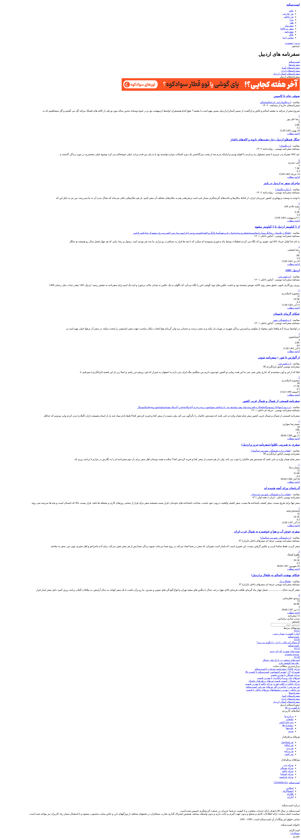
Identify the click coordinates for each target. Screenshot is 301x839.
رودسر (192, 233)
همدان (167, 407)
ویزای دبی (288, 765)
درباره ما (288, 716)
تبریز (288, 407)
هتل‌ (291, 22)
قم (221, 233)
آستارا (282, 102)
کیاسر (136, 233)
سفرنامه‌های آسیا (291, 67)
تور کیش (289, 754)
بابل (187, 233)
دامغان (257, 233)
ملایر (172, 407)
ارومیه (272, 407)
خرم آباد (194, 407)
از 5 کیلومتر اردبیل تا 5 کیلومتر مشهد (277, 226)
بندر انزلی (275, 102)
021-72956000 (281, 782)
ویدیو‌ (290, 731)
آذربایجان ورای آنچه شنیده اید (282, 488)
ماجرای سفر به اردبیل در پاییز (282, 183)
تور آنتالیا (289, 745)
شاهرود (244, 233)
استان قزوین (229, 233)
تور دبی (289, 748)
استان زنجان (274, 233)
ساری (176, 233)
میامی (237, 233)
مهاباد (278, 407)
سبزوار (161, 233)
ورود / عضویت (292, 43)
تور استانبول (287, 742)
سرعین (282, 276)
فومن (198, 233)
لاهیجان (204, 233)
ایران (289, 189)
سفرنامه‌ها (294, 64)
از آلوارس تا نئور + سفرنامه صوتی (279, 357)
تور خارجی (288, 13)
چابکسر (143, 233)
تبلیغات (289, 719)
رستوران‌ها (287, 725)
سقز (232, 407)
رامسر (182, 233)
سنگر (140, 407)
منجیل (151, 407)
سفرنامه (289, 31)
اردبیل (288, 102)
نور (172, 233)
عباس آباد (180, 407)
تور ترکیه (288, 751)
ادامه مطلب (293, 133)
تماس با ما (288, 37)
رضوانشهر (210, 407)
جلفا (289, 450)
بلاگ (291, 34)
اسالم (263, 102)
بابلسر (168, 233)
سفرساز (289, 25)
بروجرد (201, 407)
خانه (291, 10)
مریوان (237, 407)
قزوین (251, 407)
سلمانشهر (159, 407)
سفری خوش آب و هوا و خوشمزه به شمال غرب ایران (267, 531)
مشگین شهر (279, 320)
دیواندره (244, 407)
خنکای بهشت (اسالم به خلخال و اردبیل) (275, 575)
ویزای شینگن (286, 768)
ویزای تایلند (287, 771)
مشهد (154, 233)
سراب (283, 407)
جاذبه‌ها (289, 728)
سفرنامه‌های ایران (290, 70)
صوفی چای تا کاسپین (287, 96)
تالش (268, 102)
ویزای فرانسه (286, 777)
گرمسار (264, 233)
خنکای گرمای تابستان (286, 313)
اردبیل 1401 (292, 270)
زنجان (254, 494)
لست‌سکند (293, 4)
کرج (149, 233)
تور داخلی (288, 16)
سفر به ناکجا (286, 28)
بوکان (266, 407)
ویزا (291, 19)
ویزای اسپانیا (286, 774)
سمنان (251, 233)
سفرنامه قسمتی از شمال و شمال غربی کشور (271, 401)
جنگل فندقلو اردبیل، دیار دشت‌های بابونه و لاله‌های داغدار (265, 139)
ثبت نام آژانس (286, 722)
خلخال (288, 233)
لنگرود (210, 233)
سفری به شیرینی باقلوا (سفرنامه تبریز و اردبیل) (270, 444)
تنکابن (187, 407)
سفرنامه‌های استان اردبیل (286, 73)
